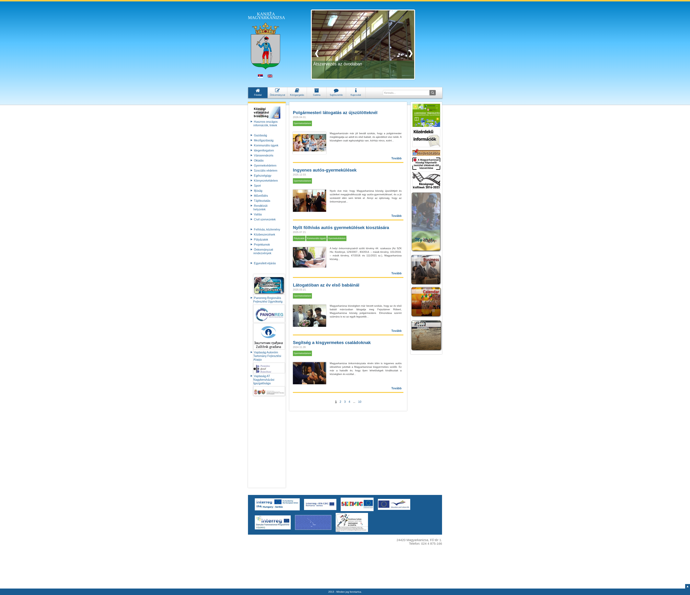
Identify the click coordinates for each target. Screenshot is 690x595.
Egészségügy (262, 175)
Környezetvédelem (266, 180)
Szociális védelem (265, 170)
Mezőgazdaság (263, 140)
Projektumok (262, 244)
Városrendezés (263, 155)
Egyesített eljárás (265, 263)
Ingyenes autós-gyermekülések (324, 170)
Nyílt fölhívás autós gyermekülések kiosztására (341, 227)
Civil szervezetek (265, 219)
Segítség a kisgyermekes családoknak (332, 342)
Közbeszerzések (264, 234)
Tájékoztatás (262, 200)
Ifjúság (258, 190)
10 (360, 401)
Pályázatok (261, 239)
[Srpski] (260, 76)
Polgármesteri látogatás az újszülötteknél (335, 112)
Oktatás (259, 160)
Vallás (258, 214)
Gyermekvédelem (265, 165)
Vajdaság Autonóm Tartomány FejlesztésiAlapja (267, 356)
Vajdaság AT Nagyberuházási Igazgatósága (263, 380)
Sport (257, 185)
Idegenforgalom (264, 150)
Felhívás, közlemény (267, 229)
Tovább (396, 158)
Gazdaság (260, 135)
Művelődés (261, 195)
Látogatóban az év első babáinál (326, 285)
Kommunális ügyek (266, 145)
